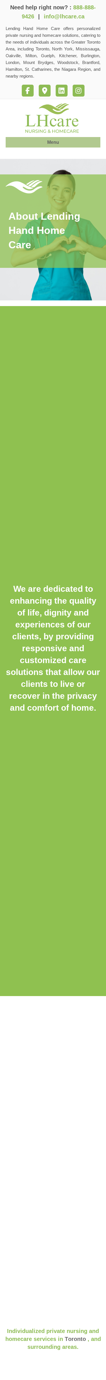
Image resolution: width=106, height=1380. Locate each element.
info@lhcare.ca (64, 16)
